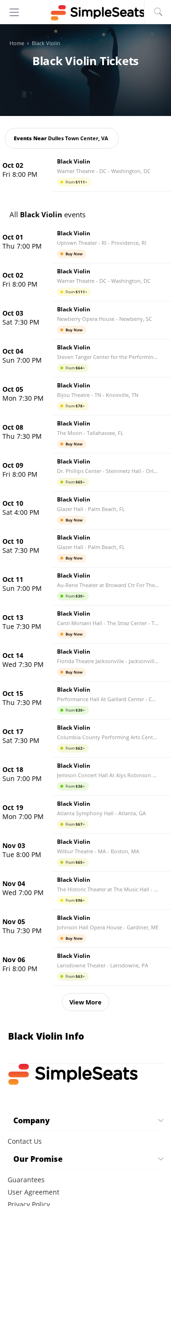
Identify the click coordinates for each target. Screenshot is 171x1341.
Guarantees (26, 1179)
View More (85, 1002)
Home (17, 43)
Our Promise (38, 1159)
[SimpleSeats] (85, 13)
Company (31, 1120)
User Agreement (33, 1191)
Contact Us (25, 1141)
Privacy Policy (29, 1204)
